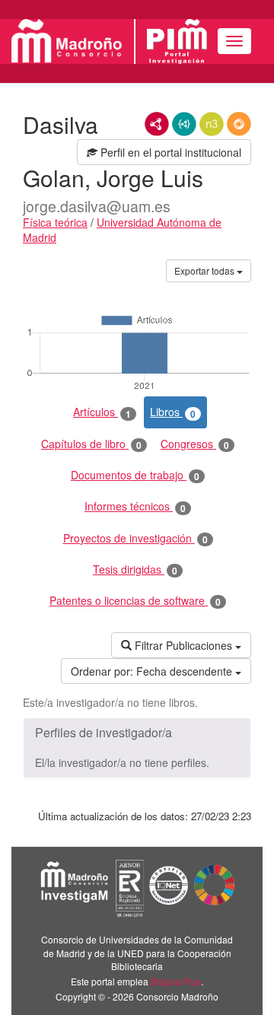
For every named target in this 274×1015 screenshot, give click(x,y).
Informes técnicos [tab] (135, 506)
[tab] (137, 732)
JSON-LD (184, 124)
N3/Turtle (211, 124)
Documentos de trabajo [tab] (135, 475)
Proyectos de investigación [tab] (135, 538)
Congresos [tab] (195, 444)
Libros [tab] (173, 412)
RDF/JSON (239, 124)
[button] (137, 732)
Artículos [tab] (102, 412)
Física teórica (55, 222)
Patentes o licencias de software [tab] (135, 601)
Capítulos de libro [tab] (91, 444)
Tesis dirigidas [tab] (135, 570)
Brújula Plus (176, 981)
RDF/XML (157, 124)
